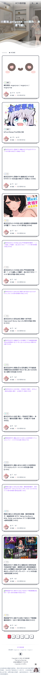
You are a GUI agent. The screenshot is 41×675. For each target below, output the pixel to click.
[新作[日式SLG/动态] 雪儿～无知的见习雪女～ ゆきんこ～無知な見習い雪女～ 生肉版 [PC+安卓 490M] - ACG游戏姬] (20, 399)
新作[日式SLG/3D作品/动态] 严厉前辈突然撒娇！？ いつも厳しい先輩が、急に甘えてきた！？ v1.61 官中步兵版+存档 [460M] (20, 272)
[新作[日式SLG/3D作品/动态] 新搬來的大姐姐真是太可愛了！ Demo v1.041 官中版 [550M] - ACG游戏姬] (20, 206)
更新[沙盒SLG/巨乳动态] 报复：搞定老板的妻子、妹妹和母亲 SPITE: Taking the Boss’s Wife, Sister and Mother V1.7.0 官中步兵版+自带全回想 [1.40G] (19, 517)
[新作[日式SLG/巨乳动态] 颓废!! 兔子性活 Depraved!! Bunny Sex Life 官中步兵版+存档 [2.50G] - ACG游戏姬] (20, 302)
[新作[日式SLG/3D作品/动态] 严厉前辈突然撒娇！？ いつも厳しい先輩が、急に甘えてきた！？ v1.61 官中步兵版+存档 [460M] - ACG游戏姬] (20, 253)
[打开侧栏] (35, 664)
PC (7, 220)
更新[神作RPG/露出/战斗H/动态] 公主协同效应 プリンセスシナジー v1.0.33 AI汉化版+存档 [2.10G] (20, 467)
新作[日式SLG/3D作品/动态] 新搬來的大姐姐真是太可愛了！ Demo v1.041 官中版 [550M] (20, 224)
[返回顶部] (36, 670)
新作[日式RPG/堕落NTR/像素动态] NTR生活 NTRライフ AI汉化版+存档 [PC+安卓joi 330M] (20, 177)
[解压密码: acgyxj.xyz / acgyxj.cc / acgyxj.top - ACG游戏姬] (20, 68)
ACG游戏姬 (26, 658)
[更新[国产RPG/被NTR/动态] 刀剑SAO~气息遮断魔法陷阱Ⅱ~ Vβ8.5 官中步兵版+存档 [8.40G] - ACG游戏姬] (20, 601)
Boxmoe (23, 660)
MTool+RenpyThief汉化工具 (14, 132)
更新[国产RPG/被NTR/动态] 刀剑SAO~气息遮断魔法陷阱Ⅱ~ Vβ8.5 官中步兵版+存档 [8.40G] (20, 619)
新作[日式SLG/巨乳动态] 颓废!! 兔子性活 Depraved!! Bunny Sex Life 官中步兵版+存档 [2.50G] (20, 321)
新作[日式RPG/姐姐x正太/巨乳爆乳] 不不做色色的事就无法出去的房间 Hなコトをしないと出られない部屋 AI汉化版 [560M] (20, 370)
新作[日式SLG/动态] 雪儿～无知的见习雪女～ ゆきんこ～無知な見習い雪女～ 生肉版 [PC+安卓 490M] (20, 418)
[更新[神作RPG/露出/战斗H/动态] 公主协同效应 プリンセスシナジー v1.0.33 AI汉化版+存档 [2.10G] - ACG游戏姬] (20, 448)
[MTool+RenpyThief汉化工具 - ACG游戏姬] (20, 115)
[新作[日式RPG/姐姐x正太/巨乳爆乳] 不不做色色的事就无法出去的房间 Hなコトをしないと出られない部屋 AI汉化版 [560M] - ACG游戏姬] (20, 350)
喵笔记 (7, 82)
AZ (7, 173)
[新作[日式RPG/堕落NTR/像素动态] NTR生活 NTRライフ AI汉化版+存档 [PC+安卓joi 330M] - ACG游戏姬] (20, 159)
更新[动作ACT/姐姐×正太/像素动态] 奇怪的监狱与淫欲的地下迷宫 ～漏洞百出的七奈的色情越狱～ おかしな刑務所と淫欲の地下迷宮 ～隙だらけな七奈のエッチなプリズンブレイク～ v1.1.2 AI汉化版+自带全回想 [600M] (20, 569)
